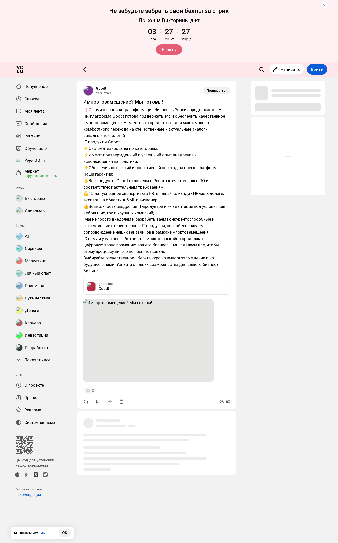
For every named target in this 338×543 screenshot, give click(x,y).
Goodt (101, 88)
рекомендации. (29, 494)
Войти (317, 69)
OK (64, 533)
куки (42, 533)
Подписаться (217, 90)
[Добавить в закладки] (97, 401)
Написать (290, 69)
